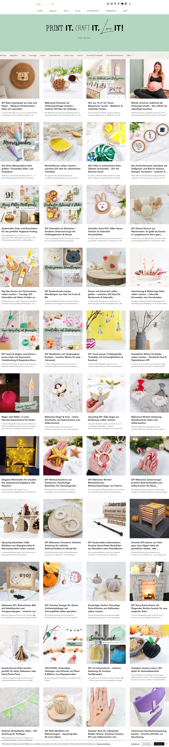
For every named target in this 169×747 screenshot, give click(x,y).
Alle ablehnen (147, 744)
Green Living (68, 55)
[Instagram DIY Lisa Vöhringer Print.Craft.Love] (111, 3)
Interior (80, 55)
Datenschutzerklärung (103, 744)
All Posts (3, 55)
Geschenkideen (54, 55)
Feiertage (32, 55)
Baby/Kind (14, 55)
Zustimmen (159, 744)
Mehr (129, 55)
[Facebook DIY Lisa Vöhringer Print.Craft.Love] (118, 3)
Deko (24, 55)
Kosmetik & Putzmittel (94, 55)
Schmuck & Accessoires (114, 55)
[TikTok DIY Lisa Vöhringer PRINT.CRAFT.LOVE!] (125, 3)
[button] (130, 3)
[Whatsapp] (108, 3)
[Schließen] (166, 743)
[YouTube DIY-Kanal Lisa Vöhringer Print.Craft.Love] (122, 3)
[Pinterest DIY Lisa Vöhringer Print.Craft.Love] (115, 3)
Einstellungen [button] (135, 744)
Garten (42, 55)
